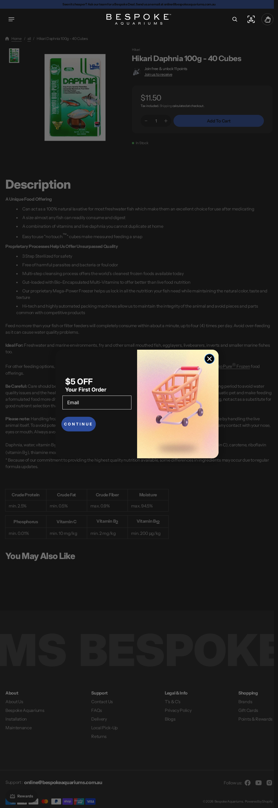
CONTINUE (78, 424)
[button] (11, 19)
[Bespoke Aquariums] (137, 19)
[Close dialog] (209, 359)
